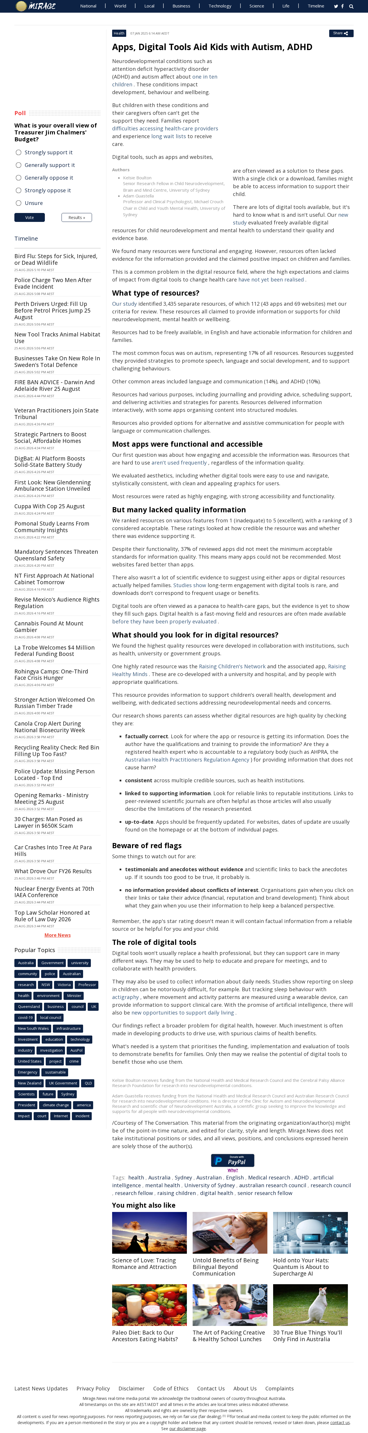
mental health (162, 1185)
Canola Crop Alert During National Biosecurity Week (49, 727)
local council (50, 1017)
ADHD (301, 1177)
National (88, 6)
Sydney (183, 1177)
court (41, 1115)
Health (119, 33)
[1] (224, 1416)
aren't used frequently (179, 462)
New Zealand (29, 1083)
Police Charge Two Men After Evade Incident (52, 283)
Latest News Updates (41, 1388)
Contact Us (211, 1388)
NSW (46, 984)
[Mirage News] (38, 6)
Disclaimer (131, 1388)
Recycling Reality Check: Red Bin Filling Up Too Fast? (56, 751)
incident (82, 1115)
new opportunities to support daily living (182, 1012)
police (50, 973)
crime (74, 1061)
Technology (219, 6)
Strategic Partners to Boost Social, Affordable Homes (50, 438)
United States (30, 1061)
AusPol (76, 1050)
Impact (24, 1115)
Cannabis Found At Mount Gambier (48, 627)
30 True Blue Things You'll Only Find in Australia (307, 1336)
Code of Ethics (171, 1388)
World (120, 6)
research (26, 984)
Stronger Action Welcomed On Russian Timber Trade (54, 703)
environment (48, 995)
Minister (74, 995)
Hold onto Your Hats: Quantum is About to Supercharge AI (301, 1267)
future (48, 1094)
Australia (159, 1177)
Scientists (26, 1094)
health (136, 1177)
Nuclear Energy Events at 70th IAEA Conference (54, 892)
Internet (61, 1115)
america (84, 1104)
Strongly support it (49, 152)
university (80, 962)
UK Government (63, 1083)
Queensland (29, 1006)
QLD (88, 1083)
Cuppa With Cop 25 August (49, 506)
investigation (51, 1050)
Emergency (27, 1072)
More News (58, 935)
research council (330, 1185)
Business (181, 6)
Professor (87, 984)
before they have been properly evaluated (164, 621)
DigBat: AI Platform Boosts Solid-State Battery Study (49, 462)
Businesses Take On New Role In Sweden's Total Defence (57, 362)
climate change (56, 1104)
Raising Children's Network (232, 666)
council (78, 1006)
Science (257, 6)
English (235, 1177)
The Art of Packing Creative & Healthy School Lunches (229, 1336)
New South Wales (33, 1028)
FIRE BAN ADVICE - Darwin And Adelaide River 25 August (54, 385)
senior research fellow (264, 1193)
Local (149, 6)
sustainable (55, 1072)
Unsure (34, 202)
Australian (209, 1177)
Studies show (189, 585)
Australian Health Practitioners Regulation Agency (187, 759)
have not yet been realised (271, 279)
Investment (28, 1039)
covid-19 (25, 1017)
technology (80, 1039)
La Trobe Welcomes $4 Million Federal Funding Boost (54, 651)
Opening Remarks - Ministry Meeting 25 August (51, 798)
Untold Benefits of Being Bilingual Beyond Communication (225, 1267)
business (56, 1006)
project (55, 1061)
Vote (29, 217)
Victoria (64, 984)
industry (25, 1050)
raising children (176, 1193)
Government (52, 962)
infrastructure (69, 1028)
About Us (245, 1388)
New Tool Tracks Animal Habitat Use (57, 338)
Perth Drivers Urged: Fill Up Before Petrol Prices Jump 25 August (52, 310)
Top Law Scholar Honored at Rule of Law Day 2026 (52, 916)
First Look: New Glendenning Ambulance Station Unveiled (52, 486)
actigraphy (125, 997)
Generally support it (50, 164)
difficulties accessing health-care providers (165, 128)
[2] (228, 1416)
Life (286, 6)
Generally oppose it (49, 177)
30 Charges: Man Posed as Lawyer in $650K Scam (48, 822)
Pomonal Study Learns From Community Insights (51, 527)
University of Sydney (209, 1185)
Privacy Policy (93, 1388)
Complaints (279, 1388)
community (27, 973)
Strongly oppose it (48, 190)
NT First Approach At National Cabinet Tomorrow (54, 579)
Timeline (316, 6)
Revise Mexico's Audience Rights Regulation (56, 603)
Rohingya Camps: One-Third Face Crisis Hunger (51, 675)
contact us (340, 1422)
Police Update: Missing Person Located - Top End (54, 775)
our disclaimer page (187, 1428)
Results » (76, 217)
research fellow (134, 1193)
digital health (216, 1193)
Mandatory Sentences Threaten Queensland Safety (56, 555)
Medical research (269, 1177)
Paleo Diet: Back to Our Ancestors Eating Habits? (145, 1336)
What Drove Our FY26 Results (53, 871)
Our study (124, 303)
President (26, 1104)
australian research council (272, 1185)
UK (93, 1006)
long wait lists (168, 136)
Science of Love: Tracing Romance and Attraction (144, 1264)
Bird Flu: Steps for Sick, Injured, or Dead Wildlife (55, 259)
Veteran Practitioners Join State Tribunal (56, 414)
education (54, 1039)
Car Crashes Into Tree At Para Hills (53, 851)
